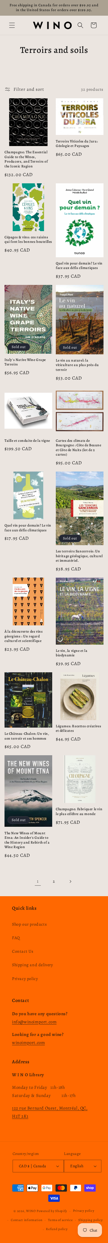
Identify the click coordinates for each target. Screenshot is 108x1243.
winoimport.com (28, 1043)
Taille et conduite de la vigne (27, 440)
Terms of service (60, 1220)
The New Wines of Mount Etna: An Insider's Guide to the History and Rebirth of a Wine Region (27, 840)
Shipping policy (90, 1220)
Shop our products (29, 924)
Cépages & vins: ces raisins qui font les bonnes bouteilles (28, 239)
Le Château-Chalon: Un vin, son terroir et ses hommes (26, 736)
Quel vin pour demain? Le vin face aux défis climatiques (79, 265)
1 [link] (38, 881)
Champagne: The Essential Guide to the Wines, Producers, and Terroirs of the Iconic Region (26, 159)
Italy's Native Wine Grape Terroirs (25, 362)
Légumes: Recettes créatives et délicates (78, 728)
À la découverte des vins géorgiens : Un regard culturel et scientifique (23, 636)
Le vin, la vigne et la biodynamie (71, 653)
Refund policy (57, 1229)
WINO (31, 1211)
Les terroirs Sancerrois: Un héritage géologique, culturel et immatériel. (79, 556)
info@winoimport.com (34, 1022)
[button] (12, 25)
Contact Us (23, 951)
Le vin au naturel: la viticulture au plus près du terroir (77, 365)
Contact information (26, 1220)
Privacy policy (25, 979)
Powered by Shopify (52, 1211)
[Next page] (70, 881)
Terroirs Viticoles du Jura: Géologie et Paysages (77, 143)
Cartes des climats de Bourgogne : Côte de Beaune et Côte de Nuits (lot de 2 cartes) (78, 447)
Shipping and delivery (32, 965)
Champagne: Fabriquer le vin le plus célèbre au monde (79, 811)
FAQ (16, 938)
